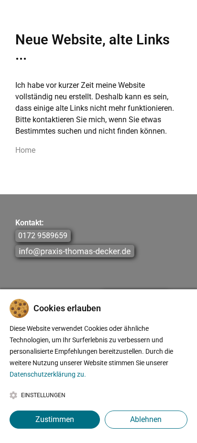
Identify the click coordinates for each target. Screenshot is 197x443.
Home (25, 150)
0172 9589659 (42, 236)
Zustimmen (54, 419)
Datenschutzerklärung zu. (48, 374)
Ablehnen (146, 419)
